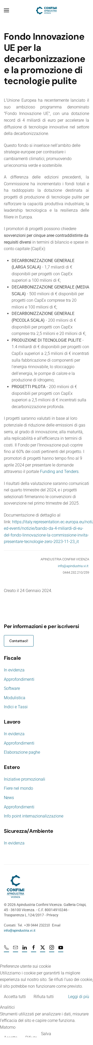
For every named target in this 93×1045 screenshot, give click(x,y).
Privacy (52, 915)
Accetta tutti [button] (15, 996)
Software (12, 688)
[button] (6, 10)
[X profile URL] (42, 949)
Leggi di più (78, 996)
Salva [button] (46, 1033)
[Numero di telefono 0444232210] (6, 949)
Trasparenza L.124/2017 (24, 915)
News (9, 797)
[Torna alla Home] (46, 10)
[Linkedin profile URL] (24, 949)
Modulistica (14, 697)
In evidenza (14, 670)
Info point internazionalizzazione (33, 816)
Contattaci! (18, 640)
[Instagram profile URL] (51, 949)
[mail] (15, 949)
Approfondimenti (19, 679)
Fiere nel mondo (18, 788)
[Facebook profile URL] (33, 949)
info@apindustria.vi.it (73, 566)
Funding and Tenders (59, 471)
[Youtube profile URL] (60, 949)
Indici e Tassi (16, 706)
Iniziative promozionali (24, 779)
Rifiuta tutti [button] (44, 996)
